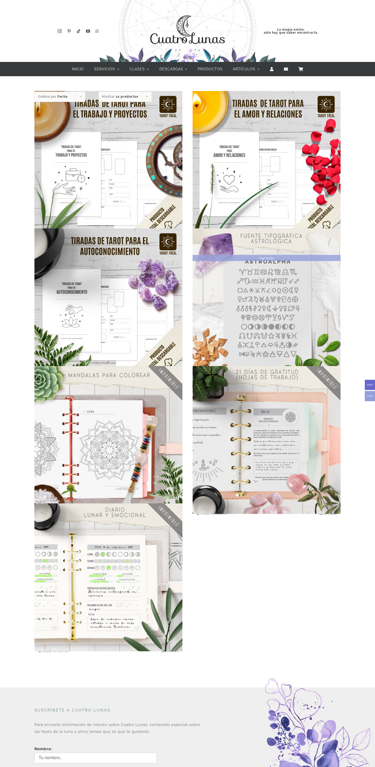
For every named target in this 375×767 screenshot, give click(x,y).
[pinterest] (69, 31)
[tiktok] (79, 31)
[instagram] (60, 31)
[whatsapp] (97, 31)
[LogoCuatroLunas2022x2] (187, 10)
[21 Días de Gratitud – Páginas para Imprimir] (267, 439)
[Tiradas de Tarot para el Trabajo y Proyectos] (108, 164)
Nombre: (43, 749)
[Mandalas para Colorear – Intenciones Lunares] (108, 439)
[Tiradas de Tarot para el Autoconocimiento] (108, 302)
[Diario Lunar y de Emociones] (108, 577)
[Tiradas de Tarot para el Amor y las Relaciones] (267, 164)
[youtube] (88, 31)
